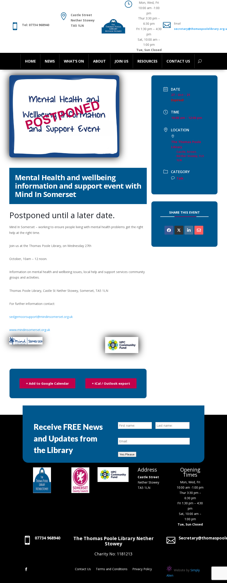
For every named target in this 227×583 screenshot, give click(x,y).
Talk (180, 178)
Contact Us (178, 61)
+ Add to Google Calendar (47, 383)
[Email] (198, 230)
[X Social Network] (178, 230)
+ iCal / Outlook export (111, 383)
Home (30, 61)
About (99, 61)
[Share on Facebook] (168, 230)
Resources (147, 61)
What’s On (74, 61)
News (50, 61)
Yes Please (127, 454)
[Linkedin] (188, 230)
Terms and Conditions (111, 569)
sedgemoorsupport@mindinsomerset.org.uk (41, 317)
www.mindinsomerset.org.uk (29, 330)
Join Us (121, 61)
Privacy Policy (142, 569)
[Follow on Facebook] (26, 569)
